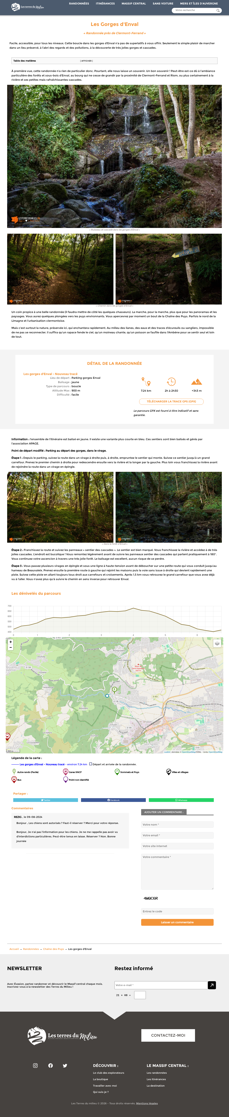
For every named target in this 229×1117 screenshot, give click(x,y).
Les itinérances (156, 1079)
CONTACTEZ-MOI (168, 1035)
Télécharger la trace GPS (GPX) (171, 401)
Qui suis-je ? (101, 1092)
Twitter (46, 800)
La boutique (100, 1079)
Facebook (115, 800)
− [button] (10, 647)
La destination (156, 1085)
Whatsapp (182, 800)
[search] (218, 10)
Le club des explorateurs (108, 1072)
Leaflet (167, 751)
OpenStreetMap (189, 751)
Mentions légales (147, 1103)
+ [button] (10, 642)
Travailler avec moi (105, 1085)
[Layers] (217, 643)
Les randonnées (157, 1072)
